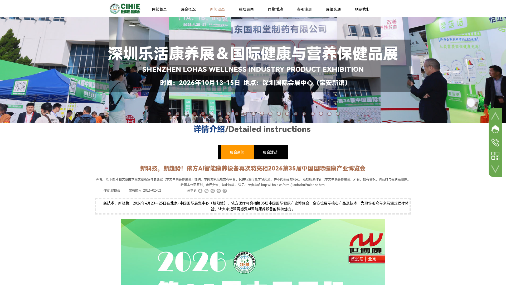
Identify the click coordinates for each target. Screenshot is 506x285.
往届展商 (246, 9)
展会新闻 (237, 152)
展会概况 (188, 9)
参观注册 (304, 9)
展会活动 (270, 152)
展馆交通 (333, 9)
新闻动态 (217, 9)
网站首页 (159, 9)
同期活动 (275, 9)
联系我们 (362, 9)
